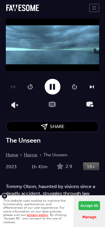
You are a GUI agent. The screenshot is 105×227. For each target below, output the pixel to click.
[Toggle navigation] (94, 8)
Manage (89, 217)
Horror (31, 154)
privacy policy (37, 215)
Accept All (89, 205)
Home (12, 154)
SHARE (56, 126)
